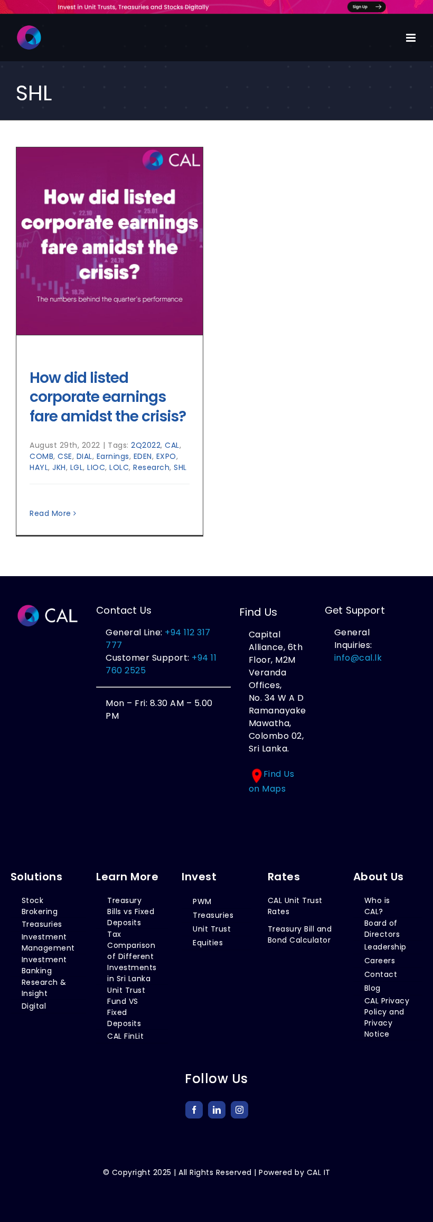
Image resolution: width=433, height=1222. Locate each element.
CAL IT (319, 1172)
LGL (76, 467)
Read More (50, 513)
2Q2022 (146, 445)
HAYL (39, 467)
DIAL (84, 456)
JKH (59, 467)
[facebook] (194, 1109)
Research (151, 467)
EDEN (143, 456)
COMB (41, 456)
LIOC (96, 467)
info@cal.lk (358, 658)
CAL (172, 445)
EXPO (166, 456)
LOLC (119, 467)
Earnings (113, 456)
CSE (65, 456)
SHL (180, 467)
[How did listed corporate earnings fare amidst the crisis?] (109, 241)
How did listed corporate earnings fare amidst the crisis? (108, 397)
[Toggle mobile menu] (412, 37)
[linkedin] (216, 1109)
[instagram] (239, 1109)
